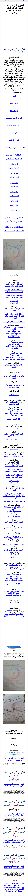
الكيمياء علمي (14, 168)
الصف (10, 885)
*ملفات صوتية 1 (14, 301)
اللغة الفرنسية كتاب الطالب (14, 218)
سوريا (18, 887)
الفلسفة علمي (14, 196)
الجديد (22, 885)
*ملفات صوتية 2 (14, 303)
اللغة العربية (14, 103)
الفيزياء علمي (14, 205)
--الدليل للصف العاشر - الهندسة (14, 322)
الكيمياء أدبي (14, 164)
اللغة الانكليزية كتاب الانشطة (14, 231)
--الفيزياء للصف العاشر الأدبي (14, 522)
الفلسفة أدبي (14, 192)
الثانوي (7, 883)
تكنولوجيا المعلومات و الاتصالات (14, 147)
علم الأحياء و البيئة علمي (14, 159)
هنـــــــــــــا (14, 428)
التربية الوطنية (14, 140)
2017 (17, 883)
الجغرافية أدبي (14, 173)
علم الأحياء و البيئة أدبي (14, 155)
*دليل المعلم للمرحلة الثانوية (14, 569)
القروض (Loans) (9, 887)
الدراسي (16, 885)
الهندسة (14, 133)
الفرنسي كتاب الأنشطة (14, 221)
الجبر (14, 96)
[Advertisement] (14, 32)
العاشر (23, 887)
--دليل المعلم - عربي (14, 331)
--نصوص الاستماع (14, 337)
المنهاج (12, 883)
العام (5, 885)
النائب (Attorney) (18, 889)
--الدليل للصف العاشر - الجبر (14, 314)
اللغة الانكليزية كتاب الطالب (14, 227)
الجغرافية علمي (14, 177)
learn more (19, 0)
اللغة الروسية (14, 210)
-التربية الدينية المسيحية (14, 595)
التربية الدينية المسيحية (14, 118)
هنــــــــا (9, 610)
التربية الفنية (14, 111)
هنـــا (9, 602)
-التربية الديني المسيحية (14, 439)
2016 (22, 883)
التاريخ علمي (14, 186)
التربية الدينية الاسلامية (14, 125)
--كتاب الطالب (14, 395)
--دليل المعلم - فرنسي (14, 419)
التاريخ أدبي (14, 183)
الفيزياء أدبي (14, 201)
